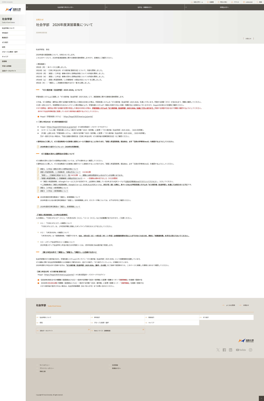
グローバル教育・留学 (10, 52)
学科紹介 (5, 33)
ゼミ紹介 (5, 42)
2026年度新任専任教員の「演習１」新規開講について (60, 206)
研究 (3, 47)
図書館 (4, 61)
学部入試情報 (6, 66)
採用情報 (115, 365)
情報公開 (42, 371)
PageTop (261, 398)
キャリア (5, 56)
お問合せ (246, 305)
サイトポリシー (45, 365)
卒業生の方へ (224, 7)
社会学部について (8, 28)
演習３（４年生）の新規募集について (54, 191)
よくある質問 (230, 305)
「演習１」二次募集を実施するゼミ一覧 (55, 175)
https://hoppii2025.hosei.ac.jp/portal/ (78, 116)
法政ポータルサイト (9, 71)
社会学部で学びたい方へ (65, 7)
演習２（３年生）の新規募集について (54, 187)
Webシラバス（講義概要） (103, 331)
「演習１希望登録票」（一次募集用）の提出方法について (61, 178)
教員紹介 (5, 37)
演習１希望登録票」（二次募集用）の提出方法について (60, 172)
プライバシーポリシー (47, 368)
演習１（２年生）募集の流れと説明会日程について (59, 169)
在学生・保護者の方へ (145, 7)
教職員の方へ (116, 368)
